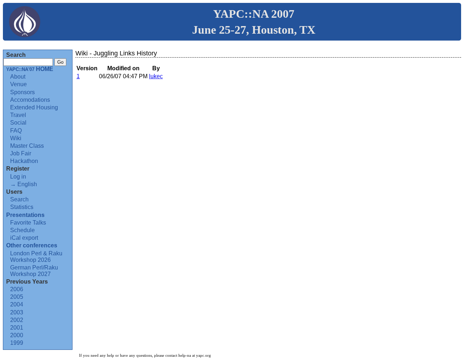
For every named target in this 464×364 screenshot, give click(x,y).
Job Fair (20, 153)
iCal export (24, 238)
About (17, 77)
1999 (16, 343)
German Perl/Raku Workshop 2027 (34, 270)
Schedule (22, 230)
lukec (156, 76)
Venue (18, 84)
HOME (29, 69)
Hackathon (24, 161)
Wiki (15, 138)
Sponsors (22, 92)
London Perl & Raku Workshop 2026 (36, 256)
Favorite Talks (28, 222)
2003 (16, 312)
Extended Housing (34, 107)
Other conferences (31, 245)
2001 (16, 328)
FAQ (16, 130)
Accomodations (30, 100)
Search (19, 199)
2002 (16, 320)
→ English (23, 184)
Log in (18, 176)
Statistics (21, 207)
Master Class (27, 146)
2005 (16, 297)
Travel (18, 115)
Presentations (25, 215)
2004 (16, 304)
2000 (16, 335)
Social (18, 123)
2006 (16, 289)
